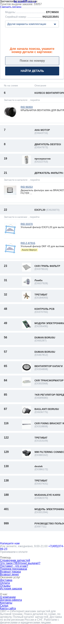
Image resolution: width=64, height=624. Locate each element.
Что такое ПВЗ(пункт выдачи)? (20, 563)
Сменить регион (10, 6)
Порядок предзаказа (13, 568)
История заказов (11, 588)
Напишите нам (10, 543)
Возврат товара (10, 571)
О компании (8, 597)
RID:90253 (27, 186)
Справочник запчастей (15, 560)
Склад (4, 605)
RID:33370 (27, 224)
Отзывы (5, 585)
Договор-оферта (11, 599)
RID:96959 (27, 107)
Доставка (6, 580)
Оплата (5, 582)
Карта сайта (8, 608)
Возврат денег (9, 574)
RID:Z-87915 (28, 243)
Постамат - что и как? (14, 565)
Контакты (6, 602)
